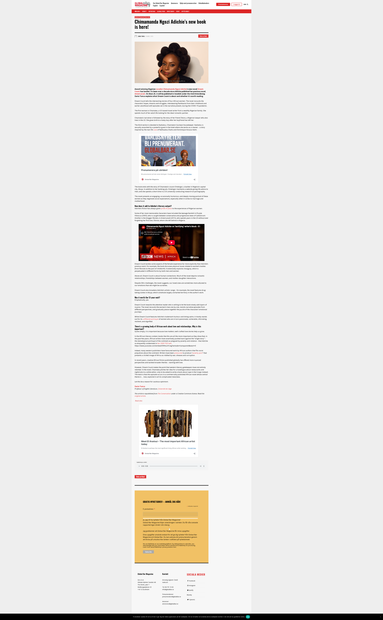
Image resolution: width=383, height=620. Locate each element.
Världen (137, 11)
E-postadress (149, 508)
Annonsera (174, 3)
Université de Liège (165, 389)
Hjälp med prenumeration (188, 3)
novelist (159, 89)
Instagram (192, 585)
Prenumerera (223, 4)
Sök (245, 4)
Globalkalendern (203, 3)
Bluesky (189, 595)
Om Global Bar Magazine (161, 3)
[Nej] (381, 617)
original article (140, 396)
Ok (248, 617)
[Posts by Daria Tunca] (136, 36)
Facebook (192, 581)
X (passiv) (192, 599)
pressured (178, 353)
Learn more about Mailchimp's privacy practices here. (159, 547)
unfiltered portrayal (150, 319)
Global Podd (161, 11)
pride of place (166, 208)
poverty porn (197, 353)
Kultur (147, 17)
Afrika (137, 17)
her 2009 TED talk (164, 343)
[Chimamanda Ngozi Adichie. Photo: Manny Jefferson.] (171, 62)
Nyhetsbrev (170, 11)
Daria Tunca (141, 36)
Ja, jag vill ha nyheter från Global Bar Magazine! (161, 520)
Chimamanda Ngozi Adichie (175, 89)
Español (162, 5)
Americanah (140, 94)
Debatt (144, 11)
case (155, 130)
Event (178, 11)
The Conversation (164, 393)
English (155, 5)
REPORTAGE (152, 11)
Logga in (236, 4)
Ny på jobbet (185, 11)
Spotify (191, 590)
